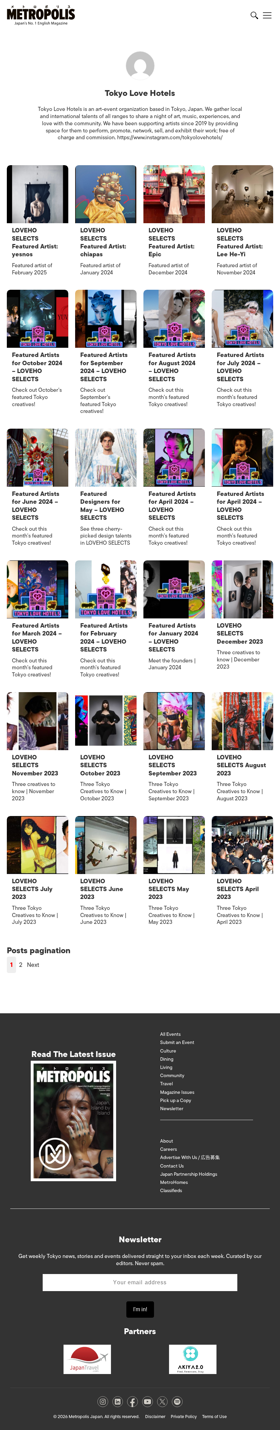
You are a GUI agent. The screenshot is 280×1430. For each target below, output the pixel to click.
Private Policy (184, 1416)
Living (166, 1067)
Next (33, 965)
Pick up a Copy (175, 1100)
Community (172, 1075)
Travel (166, 1084)
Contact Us (172, 1166)
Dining (166, 1059)
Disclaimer (155, 1416)
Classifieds (171, 1191)
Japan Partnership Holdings (188, 1174)
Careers (168, 1149)
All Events (170, 1034)
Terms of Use (214, 1416)
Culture (168, 1051)
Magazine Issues (177, 1092)
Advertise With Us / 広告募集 (190, 1157)
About (166, 1141)
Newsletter (171, 1109)
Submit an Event (177, 1042)
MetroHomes (174, 1182)
